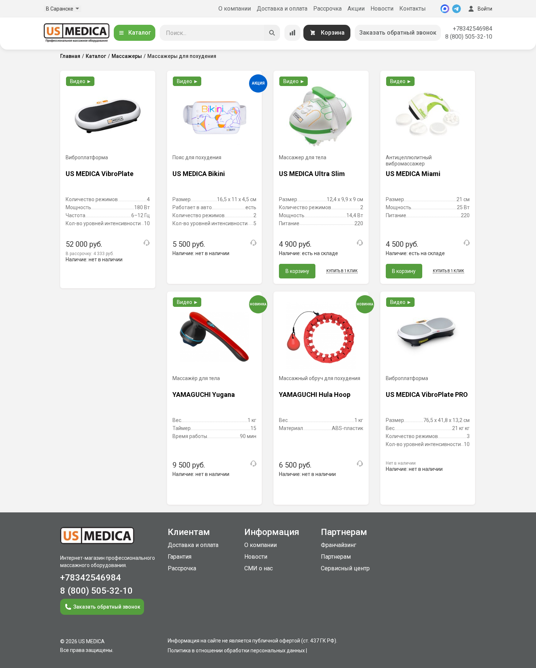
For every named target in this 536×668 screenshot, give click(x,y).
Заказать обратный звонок (397, 32)
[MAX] (444, 8)
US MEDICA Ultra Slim (312, 173)
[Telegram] (456, 8)
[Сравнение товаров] (292, 33)
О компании (234, 8)
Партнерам (336, 556)
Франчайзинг (338, 545)
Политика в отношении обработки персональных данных (236, 650)
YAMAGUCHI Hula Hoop (314, 394)
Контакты (412, 8)
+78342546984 (472, 28)
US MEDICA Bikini (198, 173)
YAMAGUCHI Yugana (203, 394)
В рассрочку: (90, 253)
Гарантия (179, 556)
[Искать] (272, 33)
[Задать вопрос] (146, 243)
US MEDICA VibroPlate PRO (427, 394)
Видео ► (81, 81)
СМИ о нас (258, 568)
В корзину (297, 271)
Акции (356, 8)
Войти (485, 9)
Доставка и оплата (282, 8)
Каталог (139, 32)
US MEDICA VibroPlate (99, 173)
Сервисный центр (345, 568)
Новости (381, 8)
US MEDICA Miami (413, 173)
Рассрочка (327, 8)
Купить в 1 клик (342, 271)
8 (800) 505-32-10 (468, 36)
